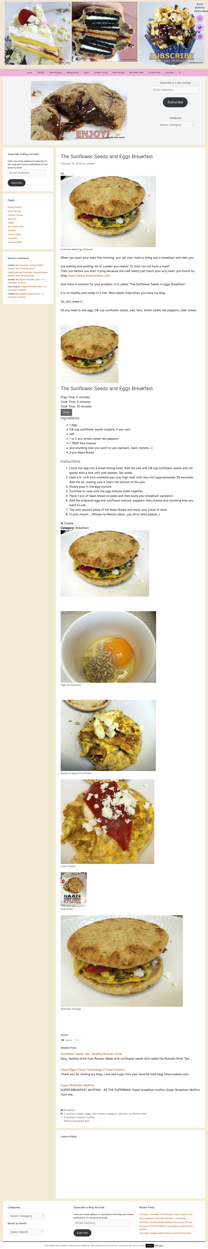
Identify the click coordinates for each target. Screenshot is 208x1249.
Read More (159, 1245)
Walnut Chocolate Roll (76, 1120)
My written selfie (136, 72)
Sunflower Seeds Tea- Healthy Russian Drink (91, 1054)
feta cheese (99, 1113)
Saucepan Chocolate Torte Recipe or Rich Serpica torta (165, 1214)
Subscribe (175, 102)
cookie (80, 1113)
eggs (88, 1113)
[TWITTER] (200, 28)
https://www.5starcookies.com (89, 275)
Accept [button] (149, 1246)
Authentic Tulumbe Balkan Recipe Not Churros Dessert (165, 1222)
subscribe (169, 72)
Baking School (73, 72)
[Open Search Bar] (179, 72)
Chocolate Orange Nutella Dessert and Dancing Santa (165, 1233)
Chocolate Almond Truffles (79, 1117)
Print (66, 412)
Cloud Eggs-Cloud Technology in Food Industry (93, 1069)
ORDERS (40, 72)
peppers (112, 1113)
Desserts (12, 219)
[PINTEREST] (200, 37)
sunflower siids (138, 1113)
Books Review (119, 72)
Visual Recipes (55, 72)
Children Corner (101, 72)
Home (29, 72)
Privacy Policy (154, 72)
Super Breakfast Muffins (77, 1085)
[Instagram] (200, 18)
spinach (122, 1113)
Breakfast (69, 1110)
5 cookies (69, 1113)
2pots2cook (13, 272)
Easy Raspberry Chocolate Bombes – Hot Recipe (162, 1218)
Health (86, 72)
